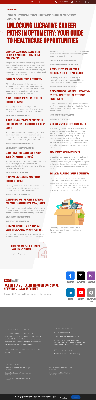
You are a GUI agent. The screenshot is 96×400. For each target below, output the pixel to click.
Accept (76, 397)
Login (13, 254)
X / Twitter (81, 282)
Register (22, 254)
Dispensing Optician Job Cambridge (17, 368)
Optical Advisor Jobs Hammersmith (17, 378)
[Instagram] (91, 275)
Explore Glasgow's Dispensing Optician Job (18, 217)
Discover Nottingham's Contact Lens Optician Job (63, 87)
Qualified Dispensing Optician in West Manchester (64, 65)
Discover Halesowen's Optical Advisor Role (18, 195)
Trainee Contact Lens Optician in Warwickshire (63, 60)
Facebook (70, 282)
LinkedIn (80, 157)
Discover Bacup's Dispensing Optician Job (17, 221)
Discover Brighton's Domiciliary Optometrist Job (19, 144)
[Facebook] (70, 275)
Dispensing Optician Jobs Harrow (61, 373)
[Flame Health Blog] (91, 292)
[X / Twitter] (81, 275)
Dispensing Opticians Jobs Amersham (18, 373)
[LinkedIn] (70, 292)
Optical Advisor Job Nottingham (60, 368)
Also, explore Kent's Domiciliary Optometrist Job (20, 148)
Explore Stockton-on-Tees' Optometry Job (62, 115)
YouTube (81, 299)
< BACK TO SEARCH (12, 10)
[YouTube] (81, 292)
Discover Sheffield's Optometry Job (60, 119)
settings (65, 398)
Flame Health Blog (91, 300)
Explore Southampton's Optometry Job (17, 173)
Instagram (75, 159)
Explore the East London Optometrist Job (18, 116)
